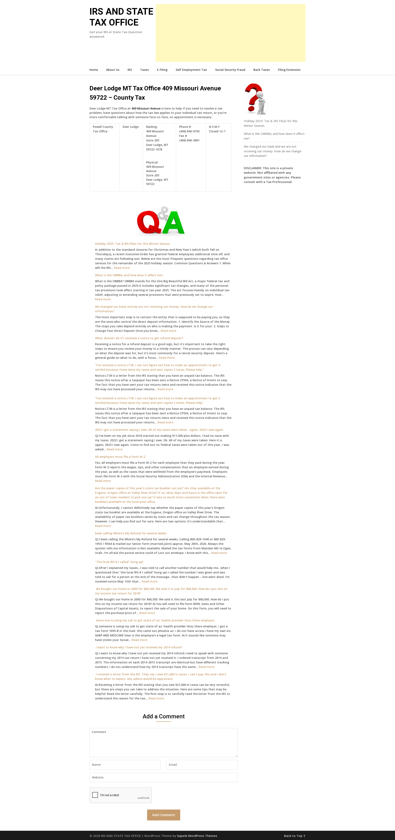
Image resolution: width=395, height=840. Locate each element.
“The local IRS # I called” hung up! (119, 562)
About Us (112, 70)
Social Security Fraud (230, 70)
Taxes (144, 70)
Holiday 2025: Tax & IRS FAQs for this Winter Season (132, 244)
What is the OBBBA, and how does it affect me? (129, 275)
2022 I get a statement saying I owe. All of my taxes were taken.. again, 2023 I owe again (159, 430)
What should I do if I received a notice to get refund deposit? (139, 338)
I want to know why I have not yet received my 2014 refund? (138, 647)
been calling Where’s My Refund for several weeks (130, 533)
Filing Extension (289, 70)
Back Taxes (261, 70)
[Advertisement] (231, 33)
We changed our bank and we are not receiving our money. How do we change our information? (272, 151)
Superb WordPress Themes (197, 836)
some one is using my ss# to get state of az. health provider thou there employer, (155, 620)
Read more (122, 268)
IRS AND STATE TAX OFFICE (121, 17)
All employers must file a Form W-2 (120, 457)
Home (93, 70)
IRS (130, 70)
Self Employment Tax (191, 70)
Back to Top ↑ (295, 836)
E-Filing (162, 70)
